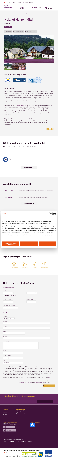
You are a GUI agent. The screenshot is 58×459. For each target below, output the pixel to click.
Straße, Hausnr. (7, 350)
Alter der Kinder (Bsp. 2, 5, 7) (9, 305)
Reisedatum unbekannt (10, 295)
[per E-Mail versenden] (50, 129)
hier (49, 377)
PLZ (4, 355)
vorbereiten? (48, 8)
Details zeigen (49, 238)
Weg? (36, 7)
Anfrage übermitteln (30, 31)
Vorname (5, 321)
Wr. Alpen (5, 414)
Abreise (28, 290)
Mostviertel (5, 410)
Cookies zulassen (47, 244)
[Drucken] (52, 129)
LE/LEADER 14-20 (13, 441)
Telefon (5, 336)
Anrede (4, 316)
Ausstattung (8, 31)
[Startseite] (9, 6)
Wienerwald (5, 412)
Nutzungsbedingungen (39, 382)
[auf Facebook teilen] (48, 129)
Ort (9, 355)
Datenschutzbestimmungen (25, 382)
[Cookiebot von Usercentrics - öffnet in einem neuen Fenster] (49, 213)
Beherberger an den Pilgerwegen (20, 411)
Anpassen (28, 244)
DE (6, 2)
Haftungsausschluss (27, 441)
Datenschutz (6, 441)
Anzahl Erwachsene (7, 299)
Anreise (5, 290)
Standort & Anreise (18, 31)
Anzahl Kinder (29, 299)
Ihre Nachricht (6, 341)
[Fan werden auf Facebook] (32, 424)
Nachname (6, 326)
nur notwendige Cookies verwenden (10, 244)
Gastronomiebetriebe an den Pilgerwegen (22, 414)
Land (4, 360)
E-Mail (5, 331)
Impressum (20, 441)
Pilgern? (22, 8)
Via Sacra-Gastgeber (20, 105)
